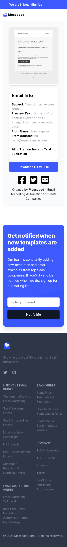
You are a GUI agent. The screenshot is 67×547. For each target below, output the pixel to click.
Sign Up (38, 4)
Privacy (41, 465)
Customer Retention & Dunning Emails (14, 468)
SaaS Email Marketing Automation (44, 484)
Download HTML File (33, 167)
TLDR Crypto (45, 458)
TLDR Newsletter (48, 450)
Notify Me (33, 314)
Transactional (29, 149)
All (13, 149)
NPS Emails (11, 444)
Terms (40, 473)
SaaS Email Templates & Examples (45, 397)
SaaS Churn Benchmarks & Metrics (46, 425)
